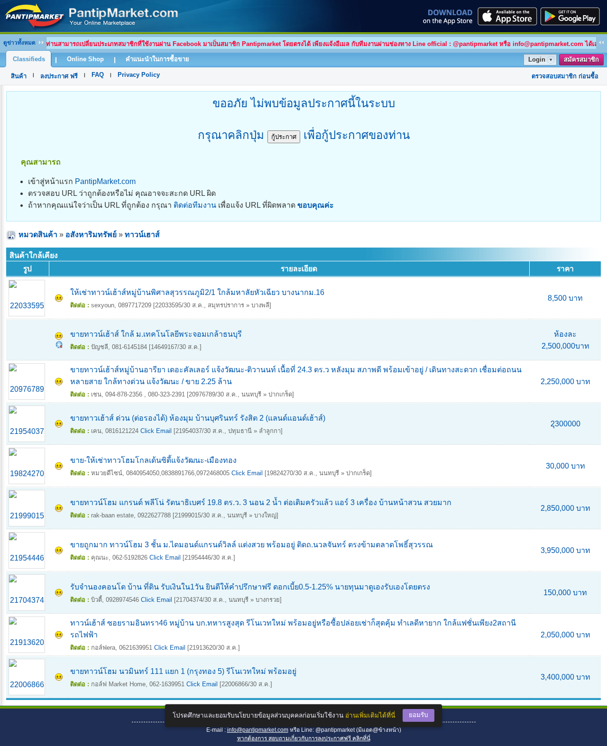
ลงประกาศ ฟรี (59, 76)
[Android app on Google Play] (573, 16)
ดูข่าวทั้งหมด (19, 42)
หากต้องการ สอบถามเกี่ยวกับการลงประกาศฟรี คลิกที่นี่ (303, 738)
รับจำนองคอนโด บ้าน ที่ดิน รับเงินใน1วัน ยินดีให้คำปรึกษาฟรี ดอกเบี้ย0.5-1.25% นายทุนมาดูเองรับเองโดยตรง (250, 587)
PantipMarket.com (105, 181)
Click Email (156, 430)
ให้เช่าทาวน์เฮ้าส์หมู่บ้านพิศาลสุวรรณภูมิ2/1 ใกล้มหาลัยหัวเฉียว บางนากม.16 (197, 292)
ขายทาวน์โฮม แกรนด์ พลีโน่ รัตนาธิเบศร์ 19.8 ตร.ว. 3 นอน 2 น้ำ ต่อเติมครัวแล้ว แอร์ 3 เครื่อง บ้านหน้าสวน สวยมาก (260, 502)
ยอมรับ (418, 714)
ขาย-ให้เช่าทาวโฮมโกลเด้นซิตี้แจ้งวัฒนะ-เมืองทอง (153, 460)
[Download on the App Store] (506, 16)
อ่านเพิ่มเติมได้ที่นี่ (370, 715)
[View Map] (59, 345)
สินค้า (19, 76)
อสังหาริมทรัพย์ (91, 234)
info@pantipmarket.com (257, 730)
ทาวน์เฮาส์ (142, 234)
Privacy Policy (139, 74)
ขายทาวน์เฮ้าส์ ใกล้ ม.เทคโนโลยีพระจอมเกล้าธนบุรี (156, 334)
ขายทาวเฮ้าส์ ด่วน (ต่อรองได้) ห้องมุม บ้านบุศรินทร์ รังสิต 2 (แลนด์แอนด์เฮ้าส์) (197, 418)
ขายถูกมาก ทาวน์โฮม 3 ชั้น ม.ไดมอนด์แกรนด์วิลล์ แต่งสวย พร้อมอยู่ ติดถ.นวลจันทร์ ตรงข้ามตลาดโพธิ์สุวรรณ (251, 545)
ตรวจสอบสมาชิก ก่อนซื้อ (565, 76)
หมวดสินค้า (37, 234)
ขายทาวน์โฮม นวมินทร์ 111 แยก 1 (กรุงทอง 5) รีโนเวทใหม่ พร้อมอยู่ (183, 671)
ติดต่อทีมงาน (195, 205)
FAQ (98, 74)
